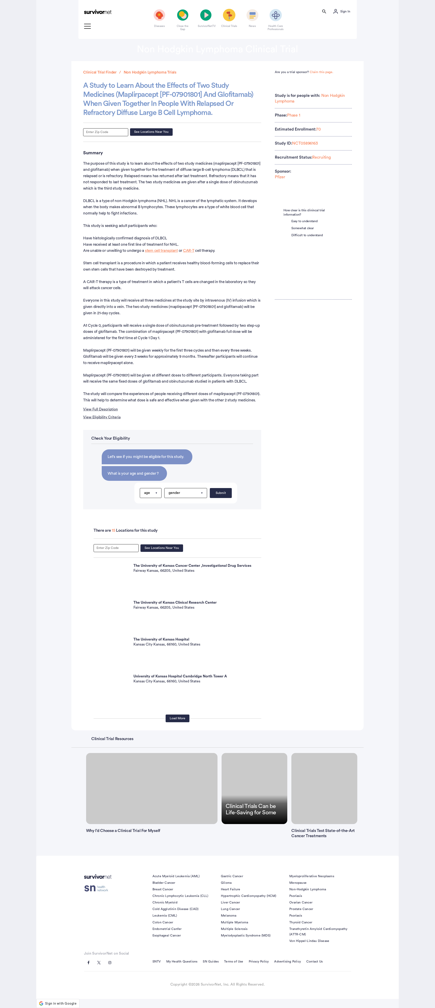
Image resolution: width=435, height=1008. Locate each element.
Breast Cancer (162, 889)
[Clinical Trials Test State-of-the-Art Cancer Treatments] (324, 788)
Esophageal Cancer (166, 935)
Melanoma (229, 915)
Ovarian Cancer (300, 902)
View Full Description (100, 409)
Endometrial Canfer (167, 929)
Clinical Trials (229, 26)
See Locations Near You (151, 131)
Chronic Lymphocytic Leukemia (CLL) (180, 896)
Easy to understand (304, 221)
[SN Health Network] (97, 888)
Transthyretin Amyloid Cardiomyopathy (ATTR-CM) (318, 931)
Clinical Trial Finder (99, 72)
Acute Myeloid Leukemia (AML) (176, 876)
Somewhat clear (302, 228)
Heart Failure (230, 889)
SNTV (156, 961)
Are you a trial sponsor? (304, 72)
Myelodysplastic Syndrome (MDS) (246, 935)
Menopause (298, 882)
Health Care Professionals (275, 28)
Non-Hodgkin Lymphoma (307, 889)
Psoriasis (295, 896)
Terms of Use (233, 961)
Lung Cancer (230, 909)
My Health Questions (182, 961)
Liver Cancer (230, 902)
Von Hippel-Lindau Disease (309, 941)
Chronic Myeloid (164, 902)
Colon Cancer (162, 922)
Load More (177, 718)
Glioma (226, 882)
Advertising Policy (287, 961)
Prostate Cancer (301, 909)
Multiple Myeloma (234, 922)
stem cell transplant (161, 251)
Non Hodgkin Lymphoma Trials (150, 72)
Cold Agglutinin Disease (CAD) (175, 909)
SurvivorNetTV (206, 26)
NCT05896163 (305, 143)
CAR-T (188, 251)
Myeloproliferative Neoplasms (311, 876)
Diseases (159, 26)
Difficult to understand (307, 235)
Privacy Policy (259, 961)
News (252, 26)
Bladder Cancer (163, 882)
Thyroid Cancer (300, 922)
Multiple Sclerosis (234, 929)
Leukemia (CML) (164, 915)
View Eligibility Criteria (102, 417)
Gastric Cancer (232, 876)
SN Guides (211, 961)
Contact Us (314, 961)
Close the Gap (182, 28)
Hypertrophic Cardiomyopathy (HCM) (248, 896)
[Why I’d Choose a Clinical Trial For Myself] (152, 788)
